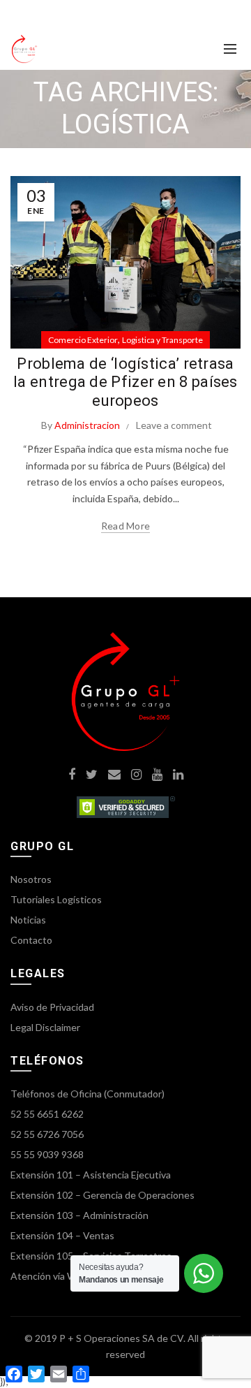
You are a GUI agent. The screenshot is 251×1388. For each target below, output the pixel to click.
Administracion (87, 425)
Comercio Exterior (83, 340)
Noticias (28, 920)
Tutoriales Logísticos (56, 899)
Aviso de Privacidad (52, 1007)
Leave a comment (174, 425)
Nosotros (31, 879)
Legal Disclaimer (45, 1027)
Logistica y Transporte (162, 340)
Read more (126, 526)
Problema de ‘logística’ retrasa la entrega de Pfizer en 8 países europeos (125, 382)
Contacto (31, 940)
